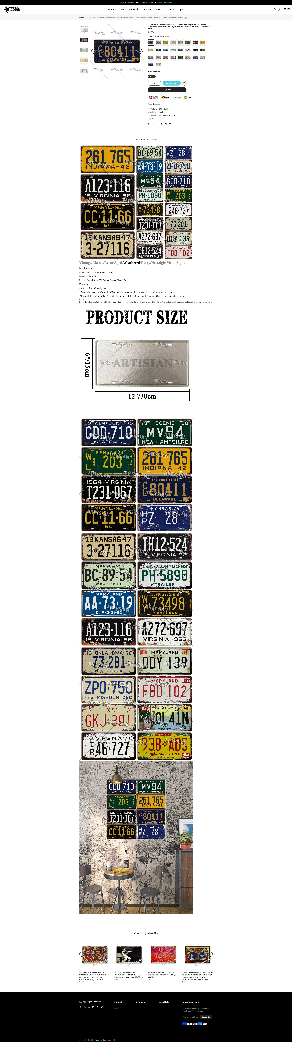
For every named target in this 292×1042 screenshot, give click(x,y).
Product (112, 9)
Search (116, 1008)
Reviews (154, 139)
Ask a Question (154, 104)
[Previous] (93, 51)
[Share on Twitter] (153, 124)
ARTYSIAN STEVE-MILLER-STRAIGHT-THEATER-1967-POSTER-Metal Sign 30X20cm (162, 974)
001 (153, 119)
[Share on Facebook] (149, 124)
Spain (159, 9)
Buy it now (167, 90)
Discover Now (167, 2)
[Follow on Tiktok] (102, 1006)
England (133, 9)
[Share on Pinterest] (157, 124)
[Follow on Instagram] (89, 1006)
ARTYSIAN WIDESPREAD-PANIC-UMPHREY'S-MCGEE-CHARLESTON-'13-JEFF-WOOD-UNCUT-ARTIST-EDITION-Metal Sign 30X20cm (94, 976)
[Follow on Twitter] (85, 1006)
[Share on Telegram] (166, 124)
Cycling (170, 9)
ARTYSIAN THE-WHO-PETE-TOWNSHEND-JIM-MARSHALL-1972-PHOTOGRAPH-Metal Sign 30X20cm (128, 974)
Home (81, 17)
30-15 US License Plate (166, 115)
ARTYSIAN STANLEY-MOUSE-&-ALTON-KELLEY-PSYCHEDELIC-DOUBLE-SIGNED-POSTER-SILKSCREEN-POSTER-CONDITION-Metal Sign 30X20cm (197, 976)
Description (140, 139)
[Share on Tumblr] (162, 124)
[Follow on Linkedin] (93, 1006)
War (122, 9)
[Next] (140, 51)
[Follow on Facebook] (80, 1006)
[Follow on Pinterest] (98, 1006)
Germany (147, 9)
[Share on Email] (170, 124)
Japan (181, 9)
